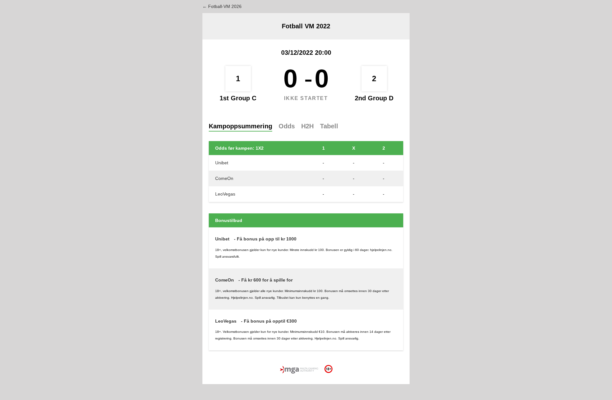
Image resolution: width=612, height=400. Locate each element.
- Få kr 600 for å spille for (265, 279)
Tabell (329, 126)
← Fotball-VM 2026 (222, 6)
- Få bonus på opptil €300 (269, 321)
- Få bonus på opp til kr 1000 (265, 238)
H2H (307, 126)
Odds (287, 126)
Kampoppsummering (240, 126)
